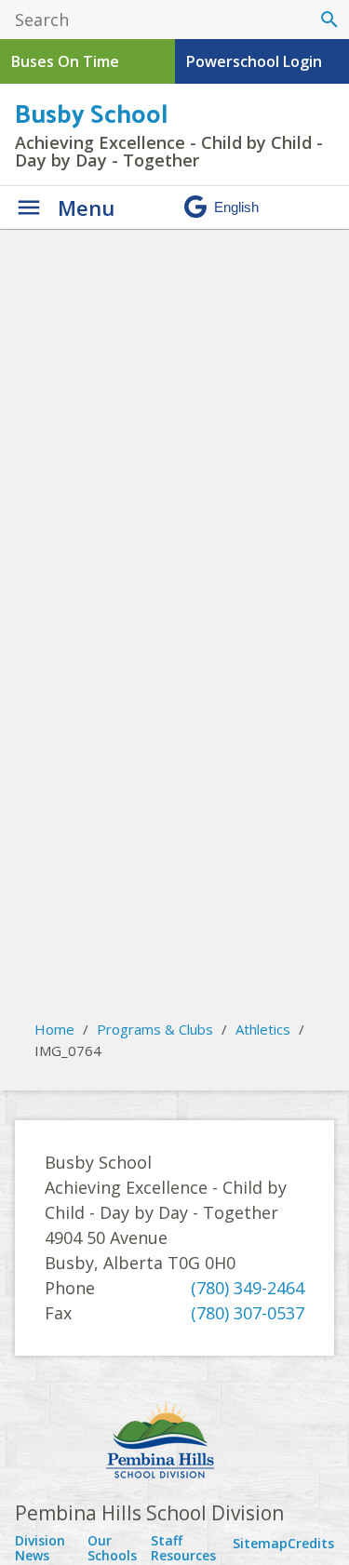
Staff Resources (183, 1547)
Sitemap (260, 1543)
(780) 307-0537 (247, 1313)
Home (54, 1029)
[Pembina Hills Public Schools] (174, 1442)
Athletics (262, 1029)
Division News (40, 1547)
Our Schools (112, 1547)
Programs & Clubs (155, 1029)
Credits (311, 1543)
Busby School (91, 112)
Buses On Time (65, 61)
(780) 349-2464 (247, 1288)
